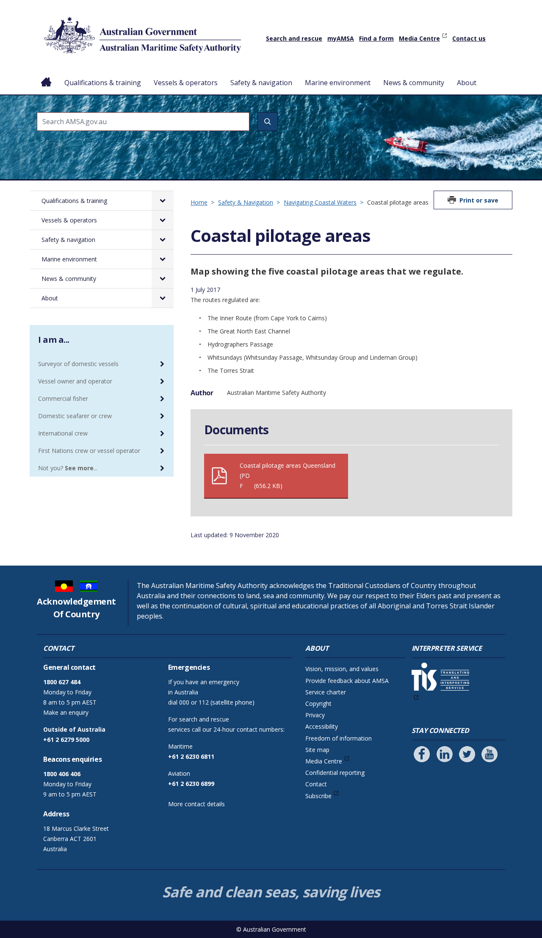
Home (46, 75)
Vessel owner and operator (75, 381)
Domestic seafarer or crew (75, 416)
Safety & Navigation (245, 202)
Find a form (376, 38)
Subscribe (318, 796)
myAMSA (340, 38)
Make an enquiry (65, 712)
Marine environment (338, 82)
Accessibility (321, 726)
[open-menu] (163, 200)
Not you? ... (67, 468)
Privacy (315, 715)
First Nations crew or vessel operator (89, 451)
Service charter (325, 692)
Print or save (478, 200)
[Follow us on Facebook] (422, 754)
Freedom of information (338, 738)
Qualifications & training (102, 82)
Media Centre (419, 38)
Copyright (318, 703)
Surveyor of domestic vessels (78, 364)
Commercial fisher (63, 398)
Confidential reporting (335, 773)
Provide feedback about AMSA (347, 681)
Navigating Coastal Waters (320, 202)
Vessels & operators (186, 82)
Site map (317, 750)
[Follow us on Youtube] (489, 754)
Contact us (469, 38)
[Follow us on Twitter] (467, 754)
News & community (413, 82)
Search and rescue (294, 38)
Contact (316, 784)
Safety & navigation (261, 82)
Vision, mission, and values (342, 669)
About (466, 82)
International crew (63, 433)
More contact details (196, 804)
